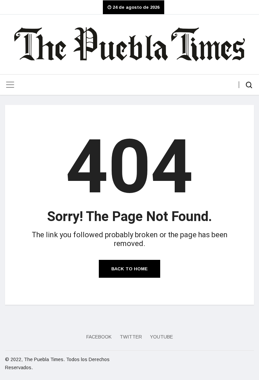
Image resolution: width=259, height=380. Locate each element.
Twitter (131, 337)
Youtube (161, 337)
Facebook (99, 337)
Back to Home (129, 268)
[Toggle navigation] (10, 85)
